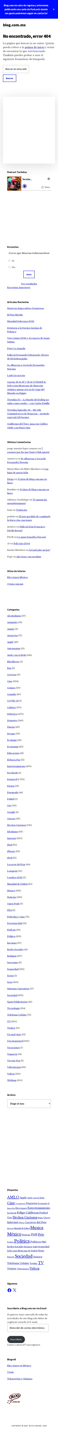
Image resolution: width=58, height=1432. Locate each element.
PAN (34, 1234)
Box (9, 668)
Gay (9, 805)
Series (10, 975)
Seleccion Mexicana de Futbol (22, 1251)
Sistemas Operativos (18, 988)
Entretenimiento (16, 766)
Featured (12, 779)
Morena (10, 1228)
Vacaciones (13, 1047)
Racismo (12, 943)
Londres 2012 (14, 877)
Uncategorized (15, 1041)
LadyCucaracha (16, 375)
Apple (10, 642)
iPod (9, 857)
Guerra (11, 818)
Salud (35, 1247)
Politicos (35, 1241)
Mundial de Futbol (17, 884)
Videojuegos (14, 1067)
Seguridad (13, 969)
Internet (11, 838)
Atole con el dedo (16, 655)
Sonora (37, 1256)
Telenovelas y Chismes (19, 1378)
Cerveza (11, 674)
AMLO (13, 1197)
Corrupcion (20, 1204)
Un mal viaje (14, 1034)
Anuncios (12, 635)
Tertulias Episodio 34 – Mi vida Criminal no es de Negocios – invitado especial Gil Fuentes (28, 414)
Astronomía (13, 648)
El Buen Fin (13, 759)
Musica (11, 890)
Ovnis (10, 1372)
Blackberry (13, 661)
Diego (10, 479)
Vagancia (12, 1054)
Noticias (11, 897)
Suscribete (16, 1339)
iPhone (11, 851)
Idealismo (12, 831)
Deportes (12, 720)
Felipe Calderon (28, 1212)
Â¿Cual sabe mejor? (39, 550)
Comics (11, 687)
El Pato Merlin (15, 314)
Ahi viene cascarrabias (28, 556)
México (14, 1234)
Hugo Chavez (44, 1218)
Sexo (10, 982)
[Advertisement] (29, 130)
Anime (10, 629)
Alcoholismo (14, 615)
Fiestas (10, 786)
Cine (9, 681)
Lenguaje (12, 871)
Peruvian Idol (14, 923)
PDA (9, 910)
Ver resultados (29, 283)
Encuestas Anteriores (18, 287)
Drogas (11, 733)
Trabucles (21, 510)
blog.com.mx (14, 24)
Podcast (11, 929)
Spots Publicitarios (17, 1001)
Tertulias (33, 1263)
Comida (11, 694)
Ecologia (12, 740)
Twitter (11, 1028)
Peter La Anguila (16, 348)
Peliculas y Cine (16, 916)
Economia (12, 746)
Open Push (13, 903)
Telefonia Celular (17, 1014)
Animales (12, 622)
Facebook (12, 772)
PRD (44, 1242)
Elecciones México (17, 577)
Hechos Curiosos (16, 825)
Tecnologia (13, 1008)
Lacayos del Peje (16, 864)
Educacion (13, 753)
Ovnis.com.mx (15, 584)
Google (11, 812)
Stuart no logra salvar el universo (25, 308)
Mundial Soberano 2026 (20, 321)
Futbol (10, 799)
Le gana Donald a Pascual (31, 537)
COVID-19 (13, 700)
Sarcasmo (12, 962)
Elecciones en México (19, 1365)
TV (9, 1021)
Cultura (11, 707)
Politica (11, 936)
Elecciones (21, 1208)
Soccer (10, 1257)
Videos (11, 1073)
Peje (41, 1234)
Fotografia (12, 792)
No (13, 267)
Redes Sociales (15, 949)
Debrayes (12, 714)
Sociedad (12, 995)
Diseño (11, 727)
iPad (9, 844)
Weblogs (11, 1080)
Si (13, 260)
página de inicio (34, 47)
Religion (11, 956)
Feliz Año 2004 (22, 543)
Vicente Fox (13, 1060)
